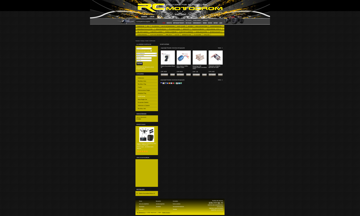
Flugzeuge (155, 26)
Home (164, 23)
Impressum (153, 212)
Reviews (210, 23)
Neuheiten (169, 23)
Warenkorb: (144, 16)
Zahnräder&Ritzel (216, 26)
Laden (220, 23)
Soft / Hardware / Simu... (144, 37)
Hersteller (158, 206)
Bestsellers (140, 189)
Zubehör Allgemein (156, 32)
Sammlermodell (142, 34)
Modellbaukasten (201, 32)
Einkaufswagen (141, 113)
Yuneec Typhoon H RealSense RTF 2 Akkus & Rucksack (146, 144)
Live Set (176, 34)
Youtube (175, 209)
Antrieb (190, 26)
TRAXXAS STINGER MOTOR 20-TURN (214, 67)
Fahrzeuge (140, 26)
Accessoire (197, 34)
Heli (148, 26)
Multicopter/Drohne (168, 26)
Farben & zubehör (171, 32)
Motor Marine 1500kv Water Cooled (182, 67)
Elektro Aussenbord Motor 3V (168, 67)
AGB (159, 212)
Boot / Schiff (181, 26)
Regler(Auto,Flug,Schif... (145, 29)
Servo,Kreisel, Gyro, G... (214, 29)
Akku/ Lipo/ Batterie (201, 26)
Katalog (142, 40)
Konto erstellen (176, 204)
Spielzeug (169, 34)
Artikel (152, 16)
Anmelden (175, 201)
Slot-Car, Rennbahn (156, 34)
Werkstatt (186, 29)
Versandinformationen (178, 206)
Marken (205, 23)
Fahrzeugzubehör (198, 29)
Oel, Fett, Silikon (142, 32)
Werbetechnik (186, 34)
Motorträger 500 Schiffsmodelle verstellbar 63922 (200, 67)
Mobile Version (166, 212)
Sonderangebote (197, 23)
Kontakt (216, 23)
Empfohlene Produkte (178, 23)
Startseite (138, 40)
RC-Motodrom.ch (141, 212)
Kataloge (207, 34)
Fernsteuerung (161, 29)
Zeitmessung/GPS (215, 32)
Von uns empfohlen (144, 204)
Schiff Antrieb (152, 40)
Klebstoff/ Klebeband (186, 32)
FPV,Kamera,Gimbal (174, 29)
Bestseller (188, 23)
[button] (172, 75)
